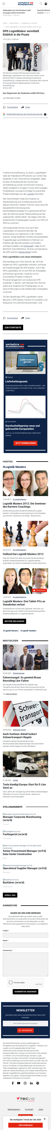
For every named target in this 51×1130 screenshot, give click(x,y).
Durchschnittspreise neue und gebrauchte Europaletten (22, 427)
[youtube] (18, 1083)
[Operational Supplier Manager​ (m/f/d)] (17, 865)
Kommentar (7, 950)
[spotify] (37, 1083)
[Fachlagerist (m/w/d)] (11, 831)
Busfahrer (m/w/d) (13, 882)
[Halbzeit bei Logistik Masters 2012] (25, 534)
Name (5, 940)
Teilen (27, 107)
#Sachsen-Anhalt (19, 730)
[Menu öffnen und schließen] (4, 3)
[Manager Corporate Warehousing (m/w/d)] (19, 814)
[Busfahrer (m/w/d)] (11, 880)
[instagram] (25, 1083)
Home (5, 23)
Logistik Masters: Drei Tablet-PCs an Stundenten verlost (24, 603)
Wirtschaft (28, 246)
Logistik (30, 194)
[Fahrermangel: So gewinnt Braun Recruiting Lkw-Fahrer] (25, 657)
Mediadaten (14, 1109)
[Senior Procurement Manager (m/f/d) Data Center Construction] (25, 847)
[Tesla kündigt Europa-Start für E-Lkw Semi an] (25, 764)
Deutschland (24, 252)
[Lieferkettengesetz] (25, 362)
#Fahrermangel (18, 673)
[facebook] (13, 1083)
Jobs (40, 1109)
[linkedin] (31, 1083)
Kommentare (12, 107)
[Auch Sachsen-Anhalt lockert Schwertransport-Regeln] (25, 714)
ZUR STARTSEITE (13, 327)
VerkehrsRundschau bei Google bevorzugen (24, 114)
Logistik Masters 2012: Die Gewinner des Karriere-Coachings (24, 505)
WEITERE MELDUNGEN (14, 621)
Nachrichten (14, 23)
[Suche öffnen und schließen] (40, 4)
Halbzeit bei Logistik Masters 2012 (23, 554)
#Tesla (15, 780)
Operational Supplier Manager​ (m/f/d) (25, 868)
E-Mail (5, 931)
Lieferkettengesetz (16, 381)
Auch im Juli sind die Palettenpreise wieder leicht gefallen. (23, 434)
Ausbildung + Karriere (29, 23)
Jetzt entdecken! (25, 1125)
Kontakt (29, 1109)
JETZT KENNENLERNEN (25, 443)
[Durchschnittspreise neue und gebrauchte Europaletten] (25, 407)
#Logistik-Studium (28, 631)
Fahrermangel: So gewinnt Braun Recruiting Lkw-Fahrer (22, 679)
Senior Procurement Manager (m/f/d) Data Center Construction (24, 852)
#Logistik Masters (14, 467)
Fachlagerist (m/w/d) (15, 834)
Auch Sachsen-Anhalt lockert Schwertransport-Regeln (20, 736)
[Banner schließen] (44, 1119)
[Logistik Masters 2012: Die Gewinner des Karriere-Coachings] (25, 483)
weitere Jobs (10, 895)
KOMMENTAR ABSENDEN (25, 992)
